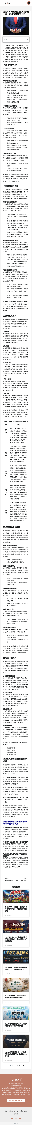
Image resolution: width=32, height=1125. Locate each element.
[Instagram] (16, 1118)
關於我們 (16, 1114)
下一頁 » (23, 1065)
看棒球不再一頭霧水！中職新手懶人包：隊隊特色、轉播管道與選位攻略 (16, 909)
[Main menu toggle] (29, 3)
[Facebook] (20, 1118)
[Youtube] (12, 1118)
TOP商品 (16, 1111)
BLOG (25, 1111)
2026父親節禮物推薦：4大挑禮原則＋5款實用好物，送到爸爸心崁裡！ (16, 1054)
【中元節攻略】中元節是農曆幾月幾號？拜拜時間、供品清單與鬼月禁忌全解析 (16, 939)
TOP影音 (21, 1111)
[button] (27, 39)
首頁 (6, 1111)
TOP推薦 (10, 1111)
